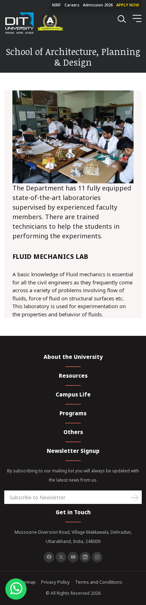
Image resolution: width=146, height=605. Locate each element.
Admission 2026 (98, 4)
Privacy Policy (55, 582)
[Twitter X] (61, 557)
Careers (71, 4)
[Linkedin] (85, 557)
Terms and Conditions (98, 582)
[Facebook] (49, 557)
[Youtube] (73, 557)
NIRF (56, 4)
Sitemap (27, 582)
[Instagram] (97, 557)
